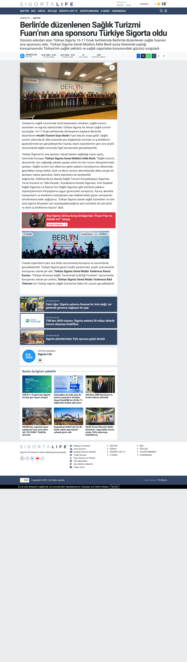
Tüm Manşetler (80, 461)
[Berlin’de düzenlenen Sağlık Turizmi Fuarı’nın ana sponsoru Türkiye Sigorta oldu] (68, 91)
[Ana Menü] (165, 11)
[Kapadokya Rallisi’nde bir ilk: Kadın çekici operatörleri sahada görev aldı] (68, 416)
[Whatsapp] (42, 458)
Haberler (25, 18)
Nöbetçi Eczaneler (82, 446)
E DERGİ (105, 11)
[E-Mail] (40, 360)
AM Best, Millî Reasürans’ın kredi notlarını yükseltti (99, 396)
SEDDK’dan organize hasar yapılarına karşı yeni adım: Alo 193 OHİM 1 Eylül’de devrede (35, 431)
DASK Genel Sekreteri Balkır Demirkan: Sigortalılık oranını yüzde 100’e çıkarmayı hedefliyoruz (100, 431)
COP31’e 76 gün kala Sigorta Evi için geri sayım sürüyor (36, 396)
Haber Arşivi (79, 467)
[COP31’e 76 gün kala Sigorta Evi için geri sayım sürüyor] (37, 384)
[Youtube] (37, 458)
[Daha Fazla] (154, 56)
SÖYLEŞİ (52, 11)
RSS (26, 480)
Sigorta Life (45, 354)
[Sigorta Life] (47, 4)
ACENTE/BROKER (89, 11)
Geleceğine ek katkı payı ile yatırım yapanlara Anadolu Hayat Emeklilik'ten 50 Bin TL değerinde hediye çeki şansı (68, 399)
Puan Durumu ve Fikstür (84, 458)
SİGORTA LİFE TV (68, 11)
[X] (22, 458)
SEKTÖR (24, 11)
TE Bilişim (162, 480)
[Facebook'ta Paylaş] (138, 56)
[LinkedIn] (32, 458)
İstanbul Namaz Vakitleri (85, 452)
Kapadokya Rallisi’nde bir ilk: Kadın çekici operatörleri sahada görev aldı (68, 429)
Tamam (114, 486)
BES (33, 11)
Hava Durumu (80, 449)
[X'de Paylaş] (143, 56)
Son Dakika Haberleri (83, 464)
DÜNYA (41, 11)
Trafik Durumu (80, 455)
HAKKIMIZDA (119, 11)
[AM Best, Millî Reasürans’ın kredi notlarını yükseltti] (100, 384)
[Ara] (161, 11)
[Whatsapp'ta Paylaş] (148, 56)
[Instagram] (27, 458)
